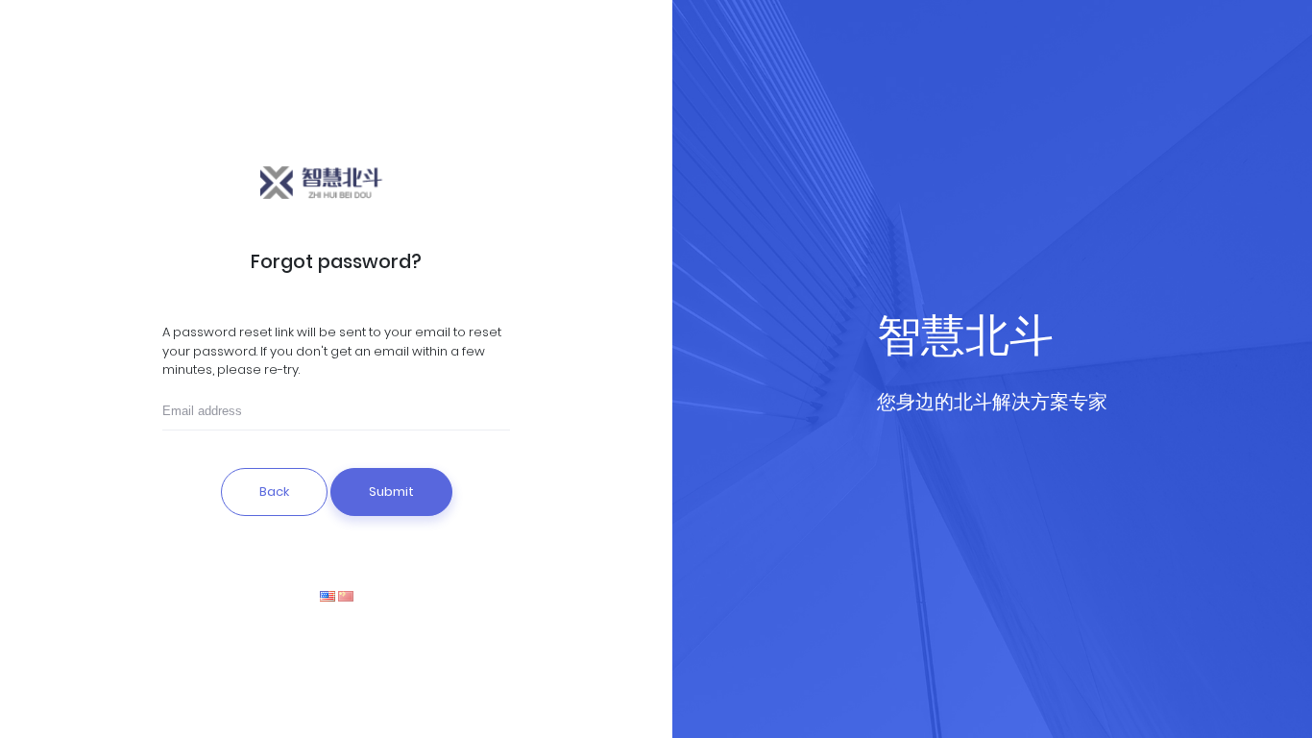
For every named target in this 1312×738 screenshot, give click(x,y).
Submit (391, 491)
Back (274, 491)
